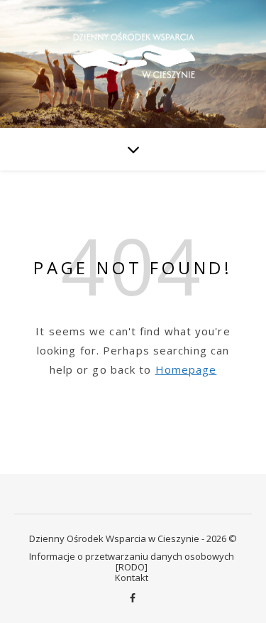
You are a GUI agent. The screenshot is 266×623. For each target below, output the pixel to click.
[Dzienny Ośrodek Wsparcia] (133, 63)
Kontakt (131, 577)
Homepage (186, 369)
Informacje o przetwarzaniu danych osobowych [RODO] (131, 561)
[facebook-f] (132, 598)
